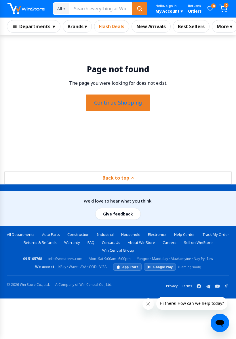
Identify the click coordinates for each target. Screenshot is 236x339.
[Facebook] (198, 286)
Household (130, 234)
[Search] (139, 8)
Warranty (72, 242)
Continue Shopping (118, 102)
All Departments (21, 234)
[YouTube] (217, 286)
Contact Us (111, 242)
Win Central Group (118, 250)
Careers (169, 242)
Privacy (172, 286)
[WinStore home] (26, 8)
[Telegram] (208, 286)
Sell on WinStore (198, 242)
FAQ (90, 242)
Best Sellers (191, 26)
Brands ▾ (77, 26)
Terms (187, 286)
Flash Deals (111, 26)
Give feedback (118, 214)
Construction (78, 234)
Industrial (105, 234)
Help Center (184, 234)
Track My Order (215, 234)
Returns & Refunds (40, 242)
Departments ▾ (37, 26)
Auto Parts (51, 234)
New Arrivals (151, 26)
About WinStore (141, 242)
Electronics (157, 234)
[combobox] (100, 8)
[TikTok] (226, 286)
